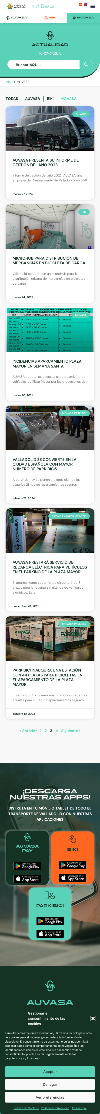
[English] (86, 5)
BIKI (53, 18)
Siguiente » (71, 730)
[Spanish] (81, 5)
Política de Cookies (26, 1108)
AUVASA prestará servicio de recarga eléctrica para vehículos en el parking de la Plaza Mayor (50, 567)
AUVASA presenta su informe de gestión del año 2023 (46, 162)
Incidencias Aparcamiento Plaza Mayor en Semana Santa (47, 363)
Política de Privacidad (55, 1108)
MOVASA (85, 18)
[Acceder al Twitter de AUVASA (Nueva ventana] (33, 6)
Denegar (50, 1084)
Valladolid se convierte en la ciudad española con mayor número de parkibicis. (45, 464)
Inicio (9, 82)
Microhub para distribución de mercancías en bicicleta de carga (49, 260)
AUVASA (19, 18)
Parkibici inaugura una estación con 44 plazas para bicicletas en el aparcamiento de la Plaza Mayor (48, 677)
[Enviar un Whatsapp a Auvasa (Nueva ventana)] (47, 6)
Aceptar (50, 1071)
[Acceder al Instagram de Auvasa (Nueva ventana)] (38, 6)
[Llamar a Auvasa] (42, 6)
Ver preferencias (50, 1097)
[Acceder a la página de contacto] (51, 6)
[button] (93, 1018)
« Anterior (28, 730)
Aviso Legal (79, 1108)
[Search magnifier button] (86, 64)
